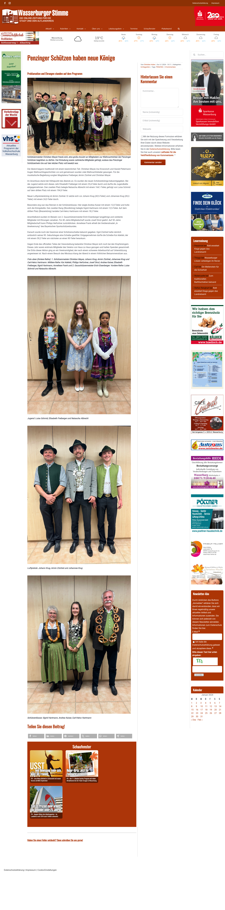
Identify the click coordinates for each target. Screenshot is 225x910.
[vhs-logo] (11, 136)
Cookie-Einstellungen (47, 870)
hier (203, 628)
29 (192, 716)
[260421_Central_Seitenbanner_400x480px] (207, 396)
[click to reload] (205, 661)
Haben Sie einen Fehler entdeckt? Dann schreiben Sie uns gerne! (55, 840)
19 (211, 709)
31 (201, 716)
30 (197, 716)
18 (206, 709)
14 (220, 706)
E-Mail (196, 631)
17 (201, 709)
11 (206, 706)
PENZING (159, 67)
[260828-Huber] (82, 751)
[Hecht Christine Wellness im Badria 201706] (207, 565)
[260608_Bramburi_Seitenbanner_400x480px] (207, 351)
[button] (179, 28)
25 (206, 713)
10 (201, 706)
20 (215, 709)
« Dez (193, 720)
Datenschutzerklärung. (160, 149)
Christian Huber (149, 64)
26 (211, 713)
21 (220, 709)
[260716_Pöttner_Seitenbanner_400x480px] (207, 496)
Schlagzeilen (145, 67)
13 (215, 706)
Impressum (31, 870)
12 (211, 706)
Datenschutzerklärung (202, 645)
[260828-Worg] (46, 751)
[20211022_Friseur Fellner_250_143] (207, 540)
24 (201, 713)
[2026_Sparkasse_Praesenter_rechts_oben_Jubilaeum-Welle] (209, 7)
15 (192, 709)
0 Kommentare (170, 67)
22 (192, 713)
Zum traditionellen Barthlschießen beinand (205, 279)
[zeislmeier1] (207, 441)
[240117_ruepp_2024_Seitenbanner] (207, 148)
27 (215, 713)
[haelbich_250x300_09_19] (207, 306)
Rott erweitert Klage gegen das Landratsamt (206, 248)
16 (197, 709)
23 (197, 713)
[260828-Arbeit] (46, 787)
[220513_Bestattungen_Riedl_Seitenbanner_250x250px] (207, 457)
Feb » (200, 720)
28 (220, 713)
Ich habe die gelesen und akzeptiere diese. (206, 645)
